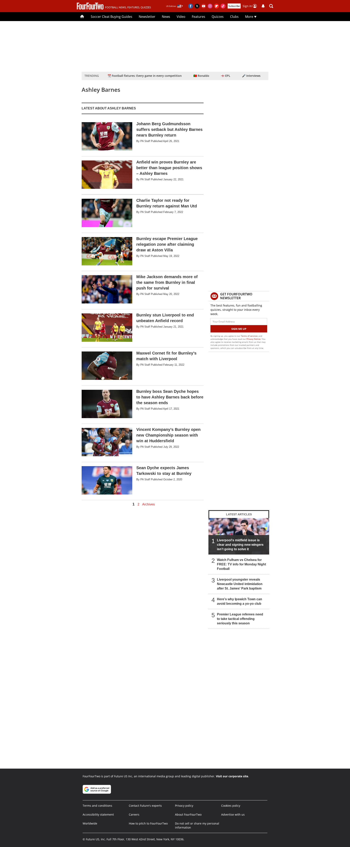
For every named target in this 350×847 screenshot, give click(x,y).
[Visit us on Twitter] (197, 6)
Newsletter (147, 16)
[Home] (82, 16)
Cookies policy (230, 805)
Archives (148, 504)
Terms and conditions (97, 805)
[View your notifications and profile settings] (263, 6)
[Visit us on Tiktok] (223, 6)
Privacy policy (184, 805)
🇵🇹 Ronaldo (201, 76)
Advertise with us (233, 814)
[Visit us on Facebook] (190, 6)
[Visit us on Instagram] (210, 6)
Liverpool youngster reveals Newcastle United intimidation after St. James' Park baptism (239, 584)
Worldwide (90, 823)
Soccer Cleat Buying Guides (111, 16)
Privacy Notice (253, 339)
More (249, 16)
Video (181, 16)
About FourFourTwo (188, 814)
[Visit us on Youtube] (203, 6)
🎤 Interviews (251, 76)
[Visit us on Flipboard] (216, 6)
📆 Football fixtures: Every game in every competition (145, 76)
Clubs (234, 16)
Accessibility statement (98, 814)
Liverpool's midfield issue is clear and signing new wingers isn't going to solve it (240, 544)
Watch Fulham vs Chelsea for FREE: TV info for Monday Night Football (241, 564)
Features (198, 16)
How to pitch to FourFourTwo (148, 823)
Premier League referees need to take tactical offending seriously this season (240, 619)
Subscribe (234, 6)
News (166, 16)
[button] (271, 6)
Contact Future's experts (145, 805)
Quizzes (218, 16)
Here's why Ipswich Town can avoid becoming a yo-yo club (239, 601)
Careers (134, 814)
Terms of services (249, 335)
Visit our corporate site (232, 776)
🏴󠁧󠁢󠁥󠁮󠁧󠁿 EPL (225, 76)
